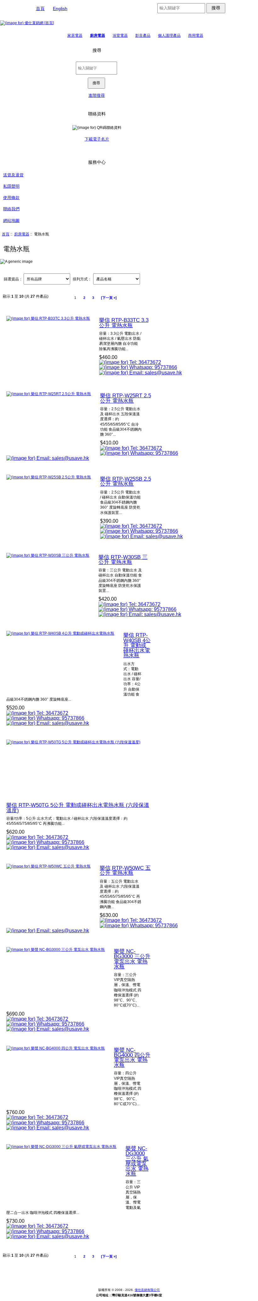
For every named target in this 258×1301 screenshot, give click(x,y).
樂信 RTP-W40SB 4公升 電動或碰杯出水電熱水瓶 (137, 645)
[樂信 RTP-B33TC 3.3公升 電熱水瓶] (48, 318)
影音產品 (142, 35)
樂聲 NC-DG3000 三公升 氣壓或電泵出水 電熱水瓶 (137, 1161)
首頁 (40, 8)
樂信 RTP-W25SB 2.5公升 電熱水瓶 (125, 481)
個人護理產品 (169, 35)
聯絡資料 (97, 113)
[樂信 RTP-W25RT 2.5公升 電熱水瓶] (48, 394)
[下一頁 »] (109, 298)
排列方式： (82, 279)
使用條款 (11, 197)
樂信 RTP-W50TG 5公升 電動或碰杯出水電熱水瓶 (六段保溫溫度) (77, 807)
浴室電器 (120, 35)
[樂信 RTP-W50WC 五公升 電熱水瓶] (48, 866)
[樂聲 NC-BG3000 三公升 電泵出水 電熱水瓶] (55, 949)
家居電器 (74, 35)
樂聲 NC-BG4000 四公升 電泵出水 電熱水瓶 (132, 1057)
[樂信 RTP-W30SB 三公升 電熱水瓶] (47, 555)
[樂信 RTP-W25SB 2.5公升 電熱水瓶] (48, 477)
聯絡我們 (11, 209)
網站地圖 (11, 220)
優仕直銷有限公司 (147, 1290)
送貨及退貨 (13, 175)
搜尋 (97, 50)
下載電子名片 (97, 139)
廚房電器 (21, 234)
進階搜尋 (96, 95)
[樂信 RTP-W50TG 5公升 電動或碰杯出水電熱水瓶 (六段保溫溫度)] (73, 742)
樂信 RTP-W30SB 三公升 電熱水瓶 (123, 559)
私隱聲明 (11, 186)
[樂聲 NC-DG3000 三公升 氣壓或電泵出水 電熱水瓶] (61, 1146)
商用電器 (195, 35)
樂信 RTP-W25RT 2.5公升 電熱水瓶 (125, 398)
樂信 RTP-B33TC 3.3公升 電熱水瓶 (124, 322)
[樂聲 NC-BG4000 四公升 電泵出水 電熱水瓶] (55, 1048)
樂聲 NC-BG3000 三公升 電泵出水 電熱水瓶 (132, 959)
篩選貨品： (13, 279)
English (60, 8)
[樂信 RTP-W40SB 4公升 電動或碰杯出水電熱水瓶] (60, 633)
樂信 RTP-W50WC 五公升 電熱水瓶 (125, 870)
